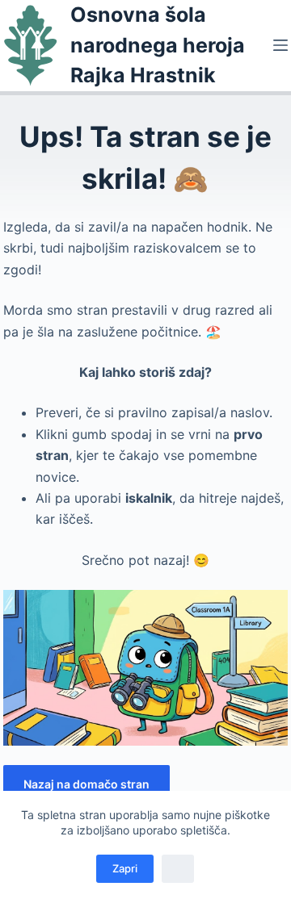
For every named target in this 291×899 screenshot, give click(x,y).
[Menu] (280, 45)
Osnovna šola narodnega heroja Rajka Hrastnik (157, 44)
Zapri (124, 868)
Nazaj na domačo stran (86, 784)
